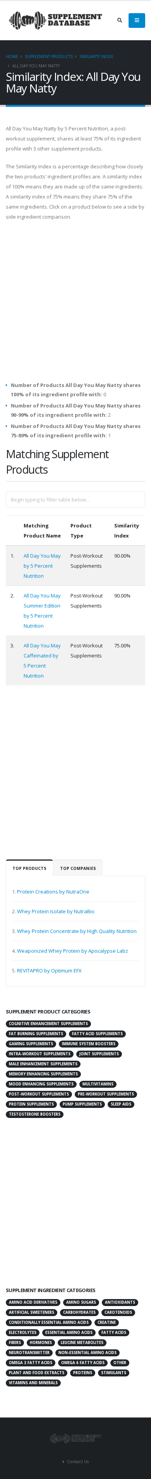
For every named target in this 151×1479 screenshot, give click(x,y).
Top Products (29, 868)
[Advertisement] (75, 304)
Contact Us (77, 1461)
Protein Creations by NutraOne (53, 891)
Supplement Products (49, 56)
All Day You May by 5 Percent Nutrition (42, 565)
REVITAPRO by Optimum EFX (49, 970)
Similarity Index (96, 56)
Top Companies (78, 868)
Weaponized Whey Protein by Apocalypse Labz (72, 950)
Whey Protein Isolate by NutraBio (55, 911)
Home (12, 56)
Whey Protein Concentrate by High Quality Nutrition (77, 931)
